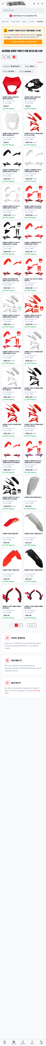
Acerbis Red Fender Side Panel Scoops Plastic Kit (11, 280)
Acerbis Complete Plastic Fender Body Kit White (11, 207)
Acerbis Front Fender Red (11, 570)
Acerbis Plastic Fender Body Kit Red (12, 425)
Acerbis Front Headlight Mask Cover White (11, 134)
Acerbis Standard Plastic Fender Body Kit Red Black (11, 461)
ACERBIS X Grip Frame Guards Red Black (34, 607)
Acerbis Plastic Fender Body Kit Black (34, 389)
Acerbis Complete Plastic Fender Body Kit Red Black (33, 207)
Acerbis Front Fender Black (34, 570)
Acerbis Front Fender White (34, 533)
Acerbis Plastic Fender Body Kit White (34, 352)
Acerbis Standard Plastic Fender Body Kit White (33, 170)
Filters (10, 57)
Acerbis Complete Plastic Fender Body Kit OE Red (33, 316)
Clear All (40, 62)
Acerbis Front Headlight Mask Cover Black (33, 98)
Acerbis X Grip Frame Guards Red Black (12, 607)
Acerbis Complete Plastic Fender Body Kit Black (11, 243)
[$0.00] (42, 4)
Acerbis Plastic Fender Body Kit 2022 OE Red (34, 425)
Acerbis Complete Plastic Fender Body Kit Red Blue (33, 461)
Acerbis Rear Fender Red (10, 533)
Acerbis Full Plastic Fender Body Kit (34, 280)
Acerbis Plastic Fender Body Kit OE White (12, 389)
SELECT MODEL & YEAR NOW (24, 42)
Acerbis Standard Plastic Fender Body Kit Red (33, 243)
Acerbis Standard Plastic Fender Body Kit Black (11, 170)
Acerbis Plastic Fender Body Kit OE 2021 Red (34, 134)
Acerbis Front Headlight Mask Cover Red (11, 98)
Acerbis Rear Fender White (33, 497)
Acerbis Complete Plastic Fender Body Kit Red (11, 352)
